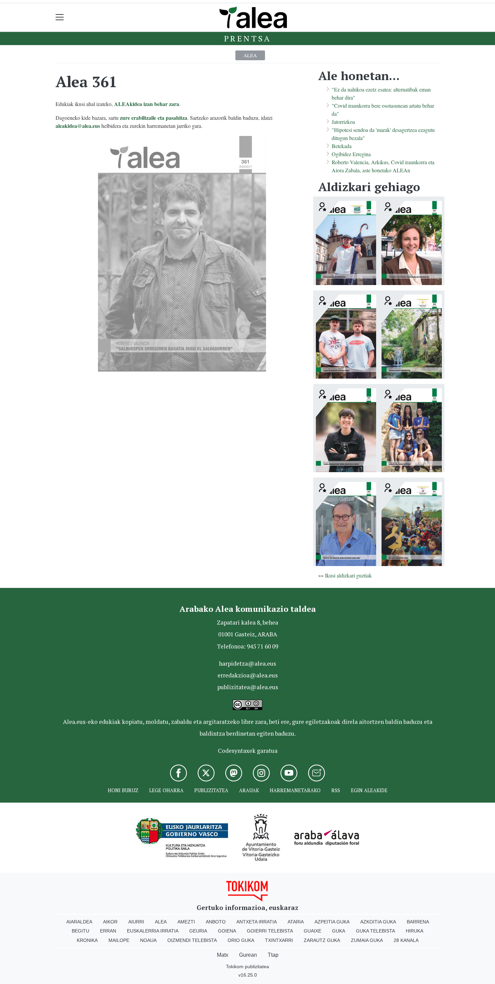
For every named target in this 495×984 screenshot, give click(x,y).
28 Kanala (406, 940)
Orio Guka (241, 940)
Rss (335, 790)
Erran (108, 931)
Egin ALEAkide (369, 790)
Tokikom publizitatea (247, 966)
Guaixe (312, 931)
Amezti (186, 921)
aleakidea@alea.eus (78, 126)
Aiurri (136, 921)
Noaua (148, 940)
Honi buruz (123, 790)
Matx (222, 955)
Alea (250, 55)
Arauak (249, 790)
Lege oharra (166, 790)
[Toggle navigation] (60, 17)
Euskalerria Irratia (152, 931)
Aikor (110, 921)
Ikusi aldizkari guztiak (348, 575)
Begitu (80, 931)
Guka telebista (375, 931)
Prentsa (247, 38)
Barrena (418, 921)
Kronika (87, 940)
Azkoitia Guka (378, 921)
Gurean (248, 955)
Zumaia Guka (367, 940)
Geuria (198, 931)
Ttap (273, 955)
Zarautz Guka (322, 940)
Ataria (296, 921)
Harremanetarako (295, 790)
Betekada (342, 145)
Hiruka (414, 931)
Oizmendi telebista (192, 940)
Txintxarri (279, 940)
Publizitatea (211, 790)
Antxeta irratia (256, 921)
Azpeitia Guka (332, 921)
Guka (338, 931)
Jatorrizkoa (343, 121)
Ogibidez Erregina (351, 153)
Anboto (216, 921)
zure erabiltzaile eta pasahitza (153, 117)
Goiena (227, 931)
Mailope (118, 940)
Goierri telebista (270, 931)
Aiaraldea (79, 921)
